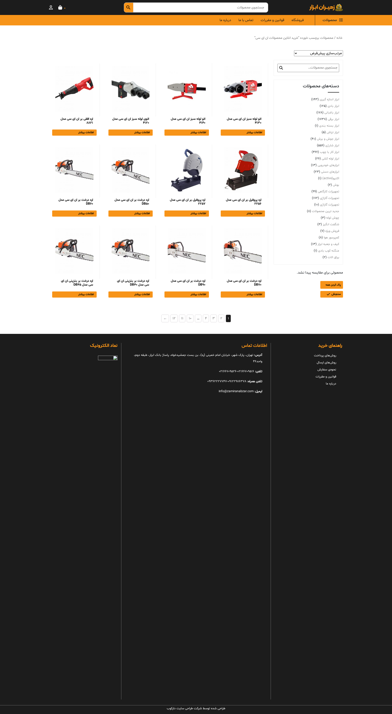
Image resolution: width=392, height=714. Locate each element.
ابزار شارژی (332, 145)
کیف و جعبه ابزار (328, 244)
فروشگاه (298, 20)
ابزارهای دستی (330, 172)
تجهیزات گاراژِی (329, 198)
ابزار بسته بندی (329, 126)
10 (190, 318)
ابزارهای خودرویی (328, 165)
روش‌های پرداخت (325, 355)
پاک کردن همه (333, 285)
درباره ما (225, 20)
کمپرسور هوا (331, 237)
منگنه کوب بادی (328, 251)
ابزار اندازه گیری (329, 99)
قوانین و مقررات (272, 20)
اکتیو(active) (330, 178)
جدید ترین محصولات (325, 211)
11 (182, 318)
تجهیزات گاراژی (329, 205)
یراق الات (333, 257)
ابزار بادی (333, 106)
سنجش (336, 294)
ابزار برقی (333, 119)
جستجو (281, 68)
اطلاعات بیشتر (254, 132)
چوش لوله (332, 218)
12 (174, 318)
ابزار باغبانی (331, 112)
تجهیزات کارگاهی (328, 191)
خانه (339, 38)
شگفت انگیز (331, 224)
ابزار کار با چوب (329, 152)
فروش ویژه (332, 231)
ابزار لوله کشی (330, 158)
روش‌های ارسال (326, 362)
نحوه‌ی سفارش (326, 369)
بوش (336, 185)
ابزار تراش (333, 132)
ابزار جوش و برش (328, 139)
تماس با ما (245, 20)
